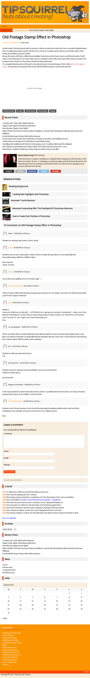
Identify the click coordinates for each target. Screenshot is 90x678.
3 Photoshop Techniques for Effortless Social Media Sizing (26, 141)
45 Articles (39, 155)
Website (20, 171)
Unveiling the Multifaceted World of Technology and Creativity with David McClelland (37, 144)
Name (6, 451)
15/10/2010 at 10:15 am (21, 233)
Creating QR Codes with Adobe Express (18, 123)
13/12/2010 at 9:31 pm (30, 286)
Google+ (55, 171)
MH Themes (26, 674)
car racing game (14, 327)
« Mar (4, 618)
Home (4, 26)
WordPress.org (8, 573)
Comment (8, 434)
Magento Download (15, 385)
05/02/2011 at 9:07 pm (21, 302)
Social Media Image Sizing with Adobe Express (21, 136)
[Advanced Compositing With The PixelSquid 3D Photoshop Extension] (6, 211)
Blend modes (9, 111)
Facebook (32, 171)
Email (6, 458)
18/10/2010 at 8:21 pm (21, 272)
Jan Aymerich (13, 363)
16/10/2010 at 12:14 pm (22, 247)
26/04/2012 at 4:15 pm (28, 363)
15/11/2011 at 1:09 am (19, 346)
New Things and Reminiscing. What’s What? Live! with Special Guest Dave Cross (34, 147)
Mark (10, 233)
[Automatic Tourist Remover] (5, 203)
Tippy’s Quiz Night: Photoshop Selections (19, 126)
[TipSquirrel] (45, 12)
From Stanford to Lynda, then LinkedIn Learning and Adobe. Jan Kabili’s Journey (35, 139)
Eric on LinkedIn (9, 518)
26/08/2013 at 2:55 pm (31, 401)
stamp (52, 111)
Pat (9, 346)
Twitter (44, 171)
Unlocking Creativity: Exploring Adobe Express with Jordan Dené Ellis (30, 149)
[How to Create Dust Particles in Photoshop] (6, 219)
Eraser (20, 111)
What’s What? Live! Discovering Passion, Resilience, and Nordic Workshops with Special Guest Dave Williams (11, 652)
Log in (5, 565)
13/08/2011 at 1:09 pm (29, 327)
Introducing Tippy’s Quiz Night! (34, 30)
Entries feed (7, 567)
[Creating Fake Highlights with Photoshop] (6, 195)
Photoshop (42, 111)
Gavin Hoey (25, 43)
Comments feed (8, 570)
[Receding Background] (4, 189)
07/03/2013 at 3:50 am (32, 385)
